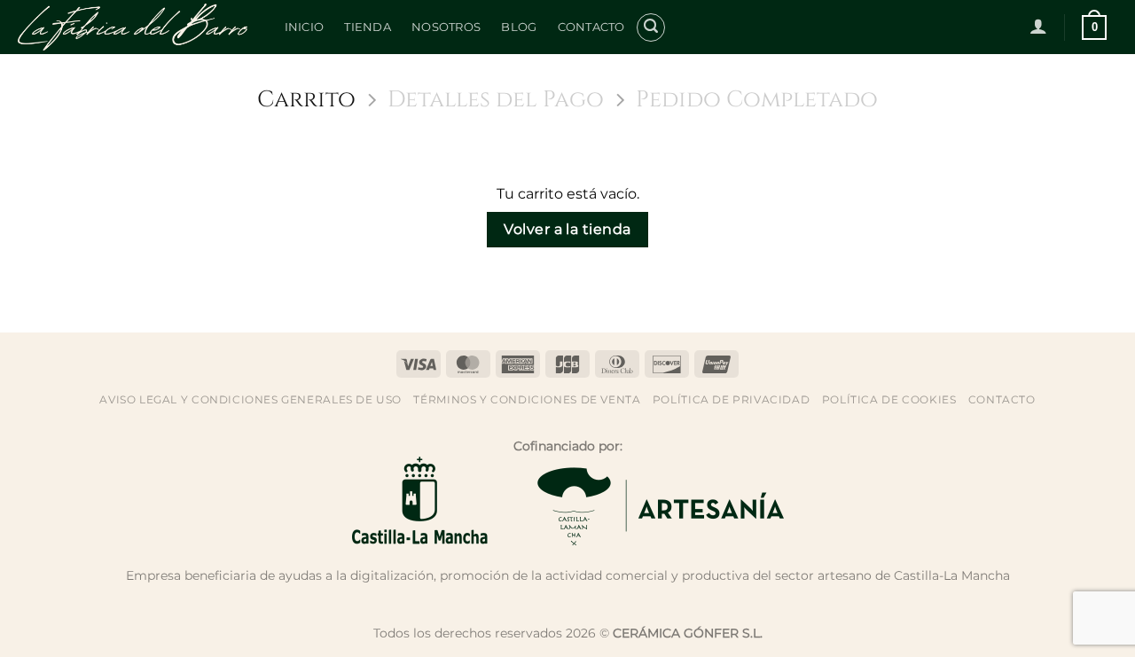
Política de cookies (889, 399)
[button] (651, 27)
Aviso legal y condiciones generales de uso (250, 399)
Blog (518, 27)
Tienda (367, 27)
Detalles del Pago (495, 100)
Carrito (306, 100)
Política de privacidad (731, 399)
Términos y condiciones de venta (526, 399)
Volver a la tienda (567, 229)
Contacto (591, 27)
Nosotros (446, 27)
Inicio (305, 27)
